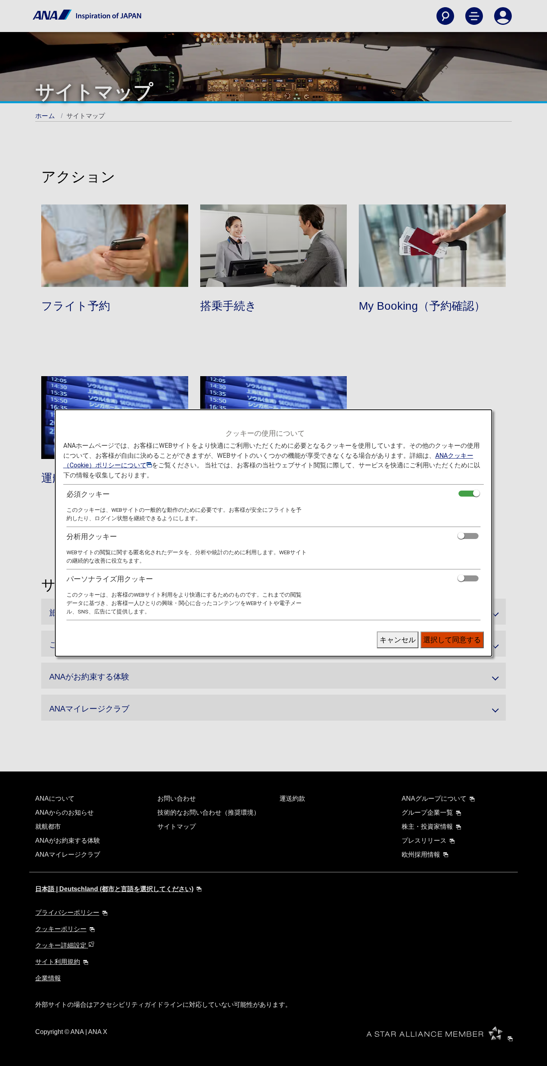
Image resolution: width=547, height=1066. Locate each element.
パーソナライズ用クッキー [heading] (109, 579)
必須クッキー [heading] (88, 494)
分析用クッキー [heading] (91, 536)
